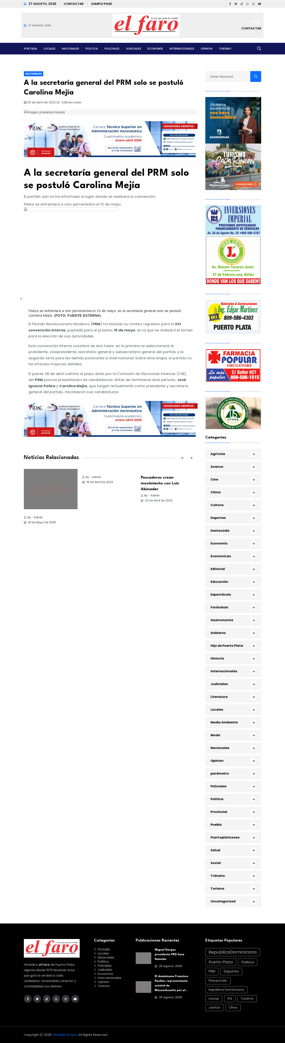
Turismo (225, 49)
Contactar (74, 4)
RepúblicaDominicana (233, 952)
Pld (229, 998)
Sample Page (101, 4)
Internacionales (181, 49)
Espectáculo (221, 594)
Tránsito (218, 876)
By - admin (35, 517)
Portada (30, 49)
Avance (217, 466)
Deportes (218, 518)
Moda (215, 735)
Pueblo (216, 824)
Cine (214, 479)
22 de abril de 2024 (158, 500)
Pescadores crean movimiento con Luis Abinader (160, 483)
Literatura (219, 697)
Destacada (220, 530)
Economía (155, 49)
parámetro (220, 773)
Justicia (214, 1007)
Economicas (221, 556)
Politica (92, 49)
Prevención (218, 980)
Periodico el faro (64, 1035)
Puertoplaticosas (225, 837)
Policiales (111, 49)
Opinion (206, 49)
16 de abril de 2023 (99, 482)
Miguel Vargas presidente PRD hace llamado (169, 954)
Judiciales (133, 49)
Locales (49, 49)
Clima (216, 492)
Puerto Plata (221, 962)
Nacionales (70, 49)
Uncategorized (223, 901)
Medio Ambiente (224, 722)
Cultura (217, 505)
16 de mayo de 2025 (41, 522)
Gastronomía (222, 620)
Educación (219, 582)
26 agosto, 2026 (170, 966)
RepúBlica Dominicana (226, 989)
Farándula (219, 607)
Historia (217, 658)
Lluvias (214, 998)
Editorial (218, 569)
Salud (215, 850)
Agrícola (218, 454)
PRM (212, 971)
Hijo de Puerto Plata (227, 645)
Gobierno (218, 633)
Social (216, 863)
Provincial (219, 812)
